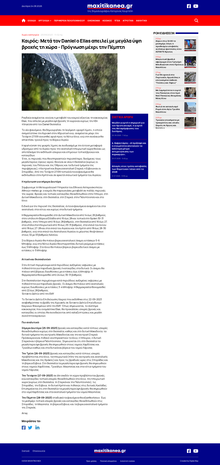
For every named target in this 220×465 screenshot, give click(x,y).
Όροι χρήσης (91, 461)
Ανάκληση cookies (127, 461)
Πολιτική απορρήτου (108, 461)
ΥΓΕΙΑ (117, 20)
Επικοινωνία (39, 450)
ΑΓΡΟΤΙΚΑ (128, 20)
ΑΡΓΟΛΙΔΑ (43, 20)
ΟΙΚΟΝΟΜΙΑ (93, 20)
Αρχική (25, 20)
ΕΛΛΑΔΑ (32, 20)
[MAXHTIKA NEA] (110, 7)
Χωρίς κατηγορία (30, 34)
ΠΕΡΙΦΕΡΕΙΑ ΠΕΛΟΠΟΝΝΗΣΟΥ (69, 20)
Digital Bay (193, 461)
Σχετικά (25, 450)
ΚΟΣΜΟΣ (107, 20)
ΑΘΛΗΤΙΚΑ (141, 20)
